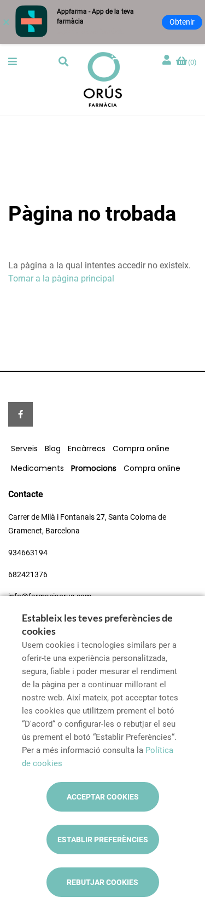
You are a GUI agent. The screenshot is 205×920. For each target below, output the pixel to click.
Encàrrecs (87, 448)
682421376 (28, 574)
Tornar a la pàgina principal (61, 278)
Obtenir (182, 22)
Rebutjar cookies (102, 882)
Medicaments (37, 468)
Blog (53, 448)
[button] (12, 61)
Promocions (93, 468)
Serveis (24, 448)
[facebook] (20, 414)
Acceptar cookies (103, 796)
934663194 (28, 552)
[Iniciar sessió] (168, 60)
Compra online (141, 448)
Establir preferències (102, 839)
